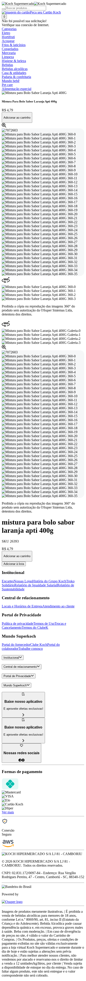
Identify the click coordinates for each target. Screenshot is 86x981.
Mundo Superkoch (15, 685)
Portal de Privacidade (17, 676)
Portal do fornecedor (16, 644)
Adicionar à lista (14, 564)
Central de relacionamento (20, 667)
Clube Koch (38, 644)
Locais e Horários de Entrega (22, 606)
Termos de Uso (43, 623)
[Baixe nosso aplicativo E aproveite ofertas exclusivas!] (23, 741)
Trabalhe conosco (30, 648)
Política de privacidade (17, 623)
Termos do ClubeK (35, 627)
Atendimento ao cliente (58, 606)
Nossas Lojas (23, 581)
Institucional (11, 657)
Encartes (8, 581)
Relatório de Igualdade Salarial (35, 585)
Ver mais (8, 812)
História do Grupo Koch (49, 581)
